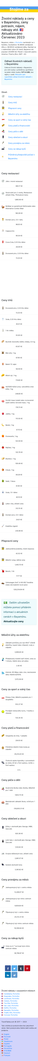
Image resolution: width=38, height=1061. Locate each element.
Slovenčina (8, 1048)
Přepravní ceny (14, 108)
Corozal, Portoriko (11, 1015)
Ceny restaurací (15, 96)
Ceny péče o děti (15, 131)
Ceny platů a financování (19, 125)
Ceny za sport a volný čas (19, 120)
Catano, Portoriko (10, 1001)
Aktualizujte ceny (14, 621)
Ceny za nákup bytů (17, 149)
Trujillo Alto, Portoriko (12, 1013)
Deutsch (7, 1053)
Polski (6, 1039)
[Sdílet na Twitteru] (14, 968)
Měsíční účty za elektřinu (19, 114)
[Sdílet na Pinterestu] (27, 968)
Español (7, 1044)
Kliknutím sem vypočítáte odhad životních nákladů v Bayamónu (18, 77)
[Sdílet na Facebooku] (8, 968)
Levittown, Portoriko (11, 998)
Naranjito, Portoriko (11, 1010)
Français (7, 1055)
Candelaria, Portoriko (12, 994)
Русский (7, 1037)
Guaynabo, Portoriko (11, 996)
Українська (8, 1041)
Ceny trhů (12, 102)
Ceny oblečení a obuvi (18, 137)
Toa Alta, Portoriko (11, 1003)
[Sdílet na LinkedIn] (8, 975)
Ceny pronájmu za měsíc (19, 143)
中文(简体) (7, 1051)
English (6, 1034)
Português (8, 1046)
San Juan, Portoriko (11, 1006)
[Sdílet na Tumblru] (21, 968)
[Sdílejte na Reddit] (14, 975)
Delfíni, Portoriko (10, 1008)
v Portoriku (18, 42)
